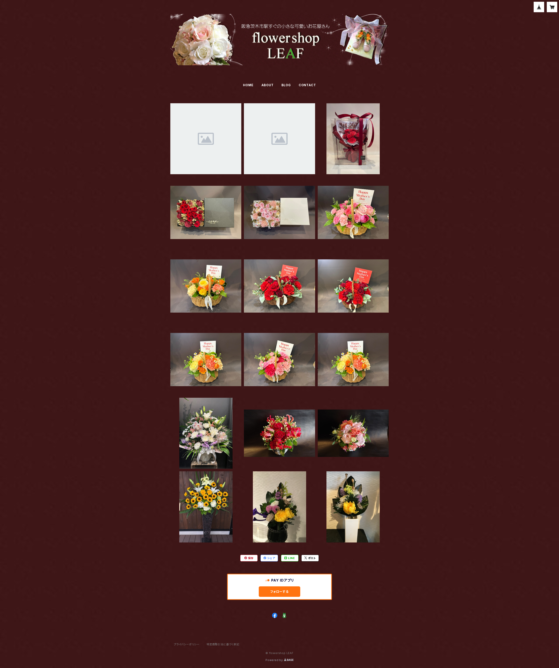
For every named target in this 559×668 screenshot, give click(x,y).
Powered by (275, 660)
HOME (248, 85)
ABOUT (267, 85)
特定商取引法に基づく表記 (223, 644)
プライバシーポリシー (187, 644)
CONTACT (307, 85)
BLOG (286, 85)
